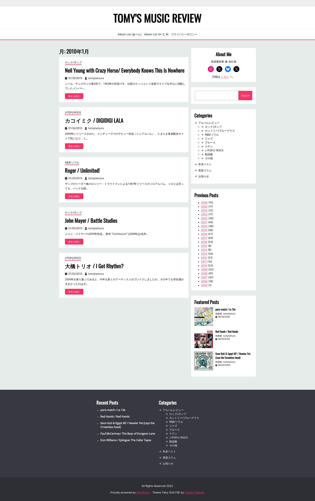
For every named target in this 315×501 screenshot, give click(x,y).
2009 (204, 269)
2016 (204, 242)
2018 (204, 234)
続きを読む (75, 97)
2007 (204, 277)
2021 (204, 222)
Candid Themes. (195, 492)
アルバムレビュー (208, 122)
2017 (204, 238)
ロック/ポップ (73, 62)
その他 (209, 158)
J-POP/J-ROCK (73, 112)
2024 (204, 210)
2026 (204, 202)
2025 (204, 206)
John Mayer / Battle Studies (91, 220)
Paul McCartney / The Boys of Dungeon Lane (127, 433)
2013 (204, 253)
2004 (204, 285)
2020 (204, 226)
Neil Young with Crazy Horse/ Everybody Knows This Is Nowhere (124, 70)
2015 (204, 245)
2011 (204, 261)
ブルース (210, 142)
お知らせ (203, 176)
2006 (204, 281)
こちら (225, 76)
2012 (204, 257)
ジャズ (209, 138)
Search (245, 95)
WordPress (143, 492)
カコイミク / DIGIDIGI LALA (94, 120)
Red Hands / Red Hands (226, 331)
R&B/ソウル (72, 162)
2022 (204, 218)
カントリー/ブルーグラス (220, 130)
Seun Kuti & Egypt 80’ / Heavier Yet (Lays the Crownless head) (232, 356)
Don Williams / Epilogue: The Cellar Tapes (125, 440)
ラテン (209, 146)
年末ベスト (204, 164)
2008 (204, 273)
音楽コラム (204, 170)
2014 (204, 249)
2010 (204, 265)
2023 (204, 214)
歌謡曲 (209, 154)
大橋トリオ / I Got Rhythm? (94, 266)
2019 (204, 230)
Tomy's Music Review (157, 17)
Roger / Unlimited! (82, 170)
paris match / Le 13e (225, 309)
